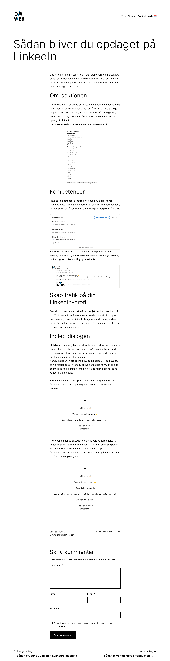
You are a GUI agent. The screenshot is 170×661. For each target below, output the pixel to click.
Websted (54, 608)
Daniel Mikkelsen (66, 535)
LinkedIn (65, 120)
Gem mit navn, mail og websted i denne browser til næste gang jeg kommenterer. (83, 624)
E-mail (91, 594)
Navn (53, 594)
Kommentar (56, 565)
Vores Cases (128, 16)
